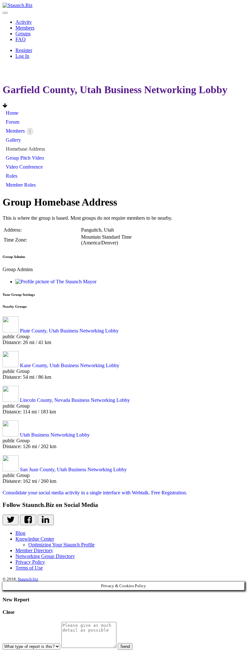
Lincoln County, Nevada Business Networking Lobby (75, 400)
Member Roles (21, 185)
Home (12, 113)
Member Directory (34, 550)
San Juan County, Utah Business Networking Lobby (73, 469)
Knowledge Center (34, 539)
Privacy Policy (30, 562)
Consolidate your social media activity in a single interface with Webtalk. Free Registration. (95, 492)
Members (24, 28)
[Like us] (28, 520)
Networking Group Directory (45, 556)
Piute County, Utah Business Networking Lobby (69, 330)
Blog (20, 533)
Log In (22, 56)
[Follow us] (11, 520)
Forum (12, 122)
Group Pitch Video (25, 158)
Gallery (13, 140)
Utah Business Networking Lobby (55, 435)
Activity (23, 22)
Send (125, 646)
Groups (23, 33)
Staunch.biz (28, 579)
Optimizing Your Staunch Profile (61, 544)
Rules (11, 176)
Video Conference (24, 167)
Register (23, 50)
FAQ (20, 39)
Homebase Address (25, 149)
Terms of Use (29, 568)
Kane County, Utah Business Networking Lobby (69, 365)
